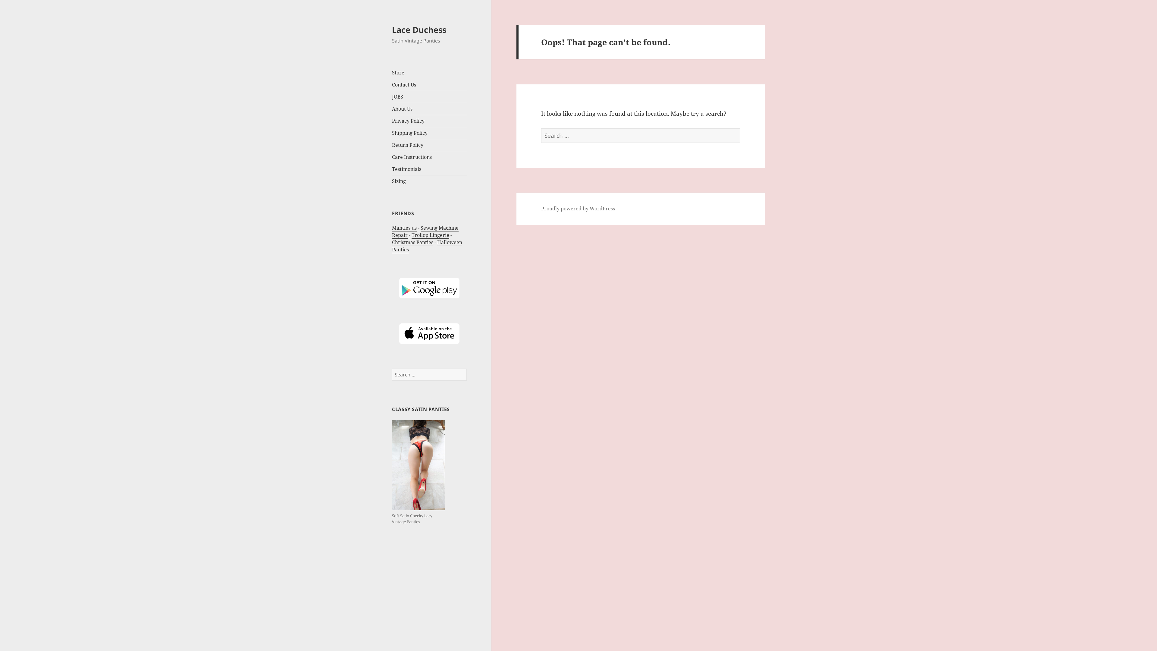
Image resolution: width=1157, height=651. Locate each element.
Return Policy (407, 145)
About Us (402, 108)
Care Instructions (412, 157)
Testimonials (406, 169)
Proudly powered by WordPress (578, 208)
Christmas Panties (412, 242)
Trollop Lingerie (430, 235)
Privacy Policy (408, 121)
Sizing (399, 181)
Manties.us (404, 228)
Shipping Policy (410, 133)
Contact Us (404, 84)
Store (398, 72)
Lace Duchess (419, 29)
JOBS (397, 96)
